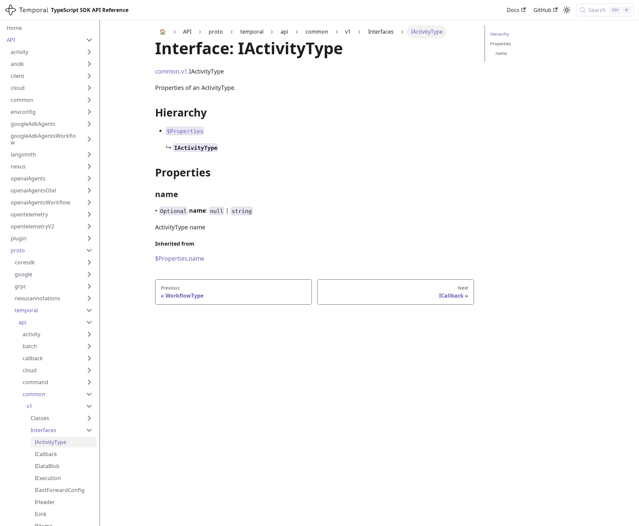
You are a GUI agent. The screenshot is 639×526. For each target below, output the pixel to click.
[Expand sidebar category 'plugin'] (89, 238)
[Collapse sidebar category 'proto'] (89, 250)
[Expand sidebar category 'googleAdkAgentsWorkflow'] (89, 139)
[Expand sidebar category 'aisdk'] (89, 64)
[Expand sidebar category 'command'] (89, 382)
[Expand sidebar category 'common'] (89, 100)
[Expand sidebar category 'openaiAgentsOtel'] (89, 190)
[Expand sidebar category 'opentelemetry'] (89, 214)
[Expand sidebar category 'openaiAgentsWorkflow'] (89, 202)
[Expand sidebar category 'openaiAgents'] (89, 178)
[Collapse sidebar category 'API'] (89, 40)
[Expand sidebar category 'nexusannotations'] (89, 298)
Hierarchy (499, 34)
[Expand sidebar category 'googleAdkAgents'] (89, 124)
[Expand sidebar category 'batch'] (89, 346)
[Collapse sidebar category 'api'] (89, 322)
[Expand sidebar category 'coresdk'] (89, 262)
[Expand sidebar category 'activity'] (89, 52)
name (196, 258)
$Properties (171, 258)
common (167, 71)
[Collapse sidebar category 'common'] (89, 394)
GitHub (542, 10)
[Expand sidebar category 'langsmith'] (89, 154)
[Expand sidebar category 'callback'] (89, 358)
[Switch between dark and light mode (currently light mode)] (566, 10)
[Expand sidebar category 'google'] (89, 274)
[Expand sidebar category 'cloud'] (89, 88)
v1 (184, 71)
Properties (500, 44)
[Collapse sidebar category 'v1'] (89, 406)
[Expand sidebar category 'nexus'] (89, 166)
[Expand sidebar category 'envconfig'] (89, 112)
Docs (513, 10)
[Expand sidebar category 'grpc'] (89, 286)
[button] (62, 418)
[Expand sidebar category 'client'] (89, 76)
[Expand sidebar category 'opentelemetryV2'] (89, 226)
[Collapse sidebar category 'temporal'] (89, 310)
